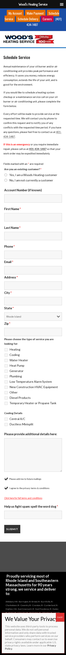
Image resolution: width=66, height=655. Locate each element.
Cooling (14, 354)
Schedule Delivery (28, 18)
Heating (14, 349)
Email (8, 262)
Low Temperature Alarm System (30, 381)
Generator (16, 371)
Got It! (60, 617)
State (9, 308)
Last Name (12, 228)
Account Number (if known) (23, 190)
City (8, 293)
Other (13, 392)
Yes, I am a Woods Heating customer (33, 175)
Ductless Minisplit (21, 424)
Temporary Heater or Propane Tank (32, 403)
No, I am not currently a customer (31, 180)
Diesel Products (20, 397)
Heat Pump (16, 365)
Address (11, 277)
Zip (7, 323)
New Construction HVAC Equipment (33, 387)
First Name (12, 209)
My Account (15, 13)
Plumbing (15, 376)
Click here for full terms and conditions (23, 498)
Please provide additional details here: (30, 434)
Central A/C (17, 418)
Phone (9, 246)
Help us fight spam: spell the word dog (31, 506)
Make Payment (35, 13)
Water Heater (18, 360)
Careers (47, 18)
